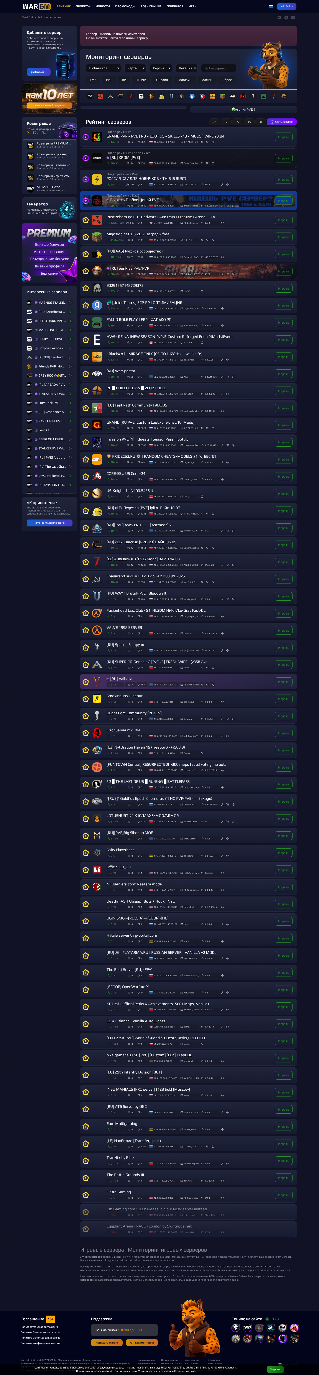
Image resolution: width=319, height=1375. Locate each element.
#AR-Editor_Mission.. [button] (191, 1078)
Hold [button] (186, 924)
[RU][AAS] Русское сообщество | (135, 251)
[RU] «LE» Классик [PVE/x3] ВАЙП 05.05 (141, 542)
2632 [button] (207, 184)
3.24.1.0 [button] (209, 325)
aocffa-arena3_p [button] (191, 975)
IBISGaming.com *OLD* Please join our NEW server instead (157, 1209)
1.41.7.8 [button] (209, 462)
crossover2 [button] (189, 770)
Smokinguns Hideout (125, 696)
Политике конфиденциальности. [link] (218, 1367)
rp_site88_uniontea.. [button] (191, 308)
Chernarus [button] (189, 804)
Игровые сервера (146, 1360)
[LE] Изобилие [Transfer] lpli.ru (134, 1141)
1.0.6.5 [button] (208, 1009)
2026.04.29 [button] (210, 308)
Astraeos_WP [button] (190, 530)
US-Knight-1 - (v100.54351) (130, 490)
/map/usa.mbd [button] (191, 1112)
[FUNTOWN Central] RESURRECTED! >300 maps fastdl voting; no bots (167, 764)
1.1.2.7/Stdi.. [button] (211, 633)
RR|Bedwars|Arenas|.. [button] (191, 222)
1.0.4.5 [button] (208, 736)
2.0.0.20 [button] (209, 889)
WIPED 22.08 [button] (190, 821)
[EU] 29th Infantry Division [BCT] (134, 1072)
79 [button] (142, 530)
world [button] (186, 941)
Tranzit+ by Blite (120, 1157)
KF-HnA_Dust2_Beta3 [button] (191, 1009)
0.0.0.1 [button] (208, 599)
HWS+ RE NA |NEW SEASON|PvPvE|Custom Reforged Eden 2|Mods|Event (170, 336)
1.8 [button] (206, 992)
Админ (207, 80)
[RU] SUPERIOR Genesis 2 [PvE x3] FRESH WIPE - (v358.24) (157, 662)
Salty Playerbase (121, 850)
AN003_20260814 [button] (191, 565)
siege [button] (186, 1095)
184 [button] (143, 462)
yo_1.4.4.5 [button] (189, 582)
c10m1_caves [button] (190, 479)
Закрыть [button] (275, 1369)
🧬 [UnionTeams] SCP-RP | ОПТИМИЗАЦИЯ (144, 302)
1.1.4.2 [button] (208, 787)
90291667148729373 (125, 285)
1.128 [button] (207, 838)
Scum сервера (192, 1360)
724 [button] (143, 821)
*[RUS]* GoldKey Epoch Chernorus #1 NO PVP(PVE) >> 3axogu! (159, 798)
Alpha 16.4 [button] (210, 1215)
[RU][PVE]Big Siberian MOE (130, 833)
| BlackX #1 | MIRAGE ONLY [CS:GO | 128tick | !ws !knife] (154, 354)
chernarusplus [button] (191, 205)
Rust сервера (191, 1363)
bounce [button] (187, 633)
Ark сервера (214, 1360)
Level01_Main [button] (190, 1146)
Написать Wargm (107, 1342)
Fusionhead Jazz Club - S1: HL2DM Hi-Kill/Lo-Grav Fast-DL (156, 610)
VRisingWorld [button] (190, 599)
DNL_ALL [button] (188, 496)
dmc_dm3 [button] (189, 907)
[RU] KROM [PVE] (125, 157)
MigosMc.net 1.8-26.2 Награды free (138, 234)
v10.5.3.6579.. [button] (212, 257)
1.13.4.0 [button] (209, 719)
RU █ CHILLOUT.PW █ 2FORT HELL (136, 388)
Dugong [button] (188, 719)
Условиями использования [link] (154, 1371)
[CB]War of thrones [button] (191, 873)
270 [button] (143, 582)
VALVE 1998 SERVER (124, 627)
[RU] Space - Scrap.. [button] (191, 650)
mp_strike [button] (189, 992)
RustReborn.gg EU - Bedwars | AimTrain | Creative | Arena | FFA (161, 217)
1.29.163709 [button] (211, 205)
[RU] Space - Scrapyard (126, 644)
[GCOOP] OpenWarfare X (128, 987)
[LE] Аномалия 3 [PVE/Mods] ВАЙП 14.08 (143, 559)
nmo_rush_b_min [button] (191, 787)
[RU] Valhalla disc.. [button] (191, 684)
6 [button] (141, 325)
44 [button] (142, 667)
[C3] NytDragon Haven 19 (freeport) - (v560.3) (146, 747)
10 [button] (142, 257)
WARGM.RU (50, 1360)
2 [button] (141, 753)
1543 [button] (143, 205)
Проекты (83, 6)
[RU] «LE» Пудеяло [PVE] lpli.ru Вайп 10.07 (143, 508)
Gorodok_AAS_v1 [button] (191, 257)
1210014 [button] (209, 650)
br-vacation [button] (189, 1232)
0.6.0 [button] (207, 941)
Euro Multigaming (122, 1123)
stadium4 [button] (188, 1061)
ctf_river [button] (188, 1180)
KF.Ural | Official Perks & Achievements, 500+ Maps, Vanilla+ (158, 1004)
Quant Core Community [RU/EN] (134, 713)
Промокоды (125, 6)
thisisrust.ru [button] (190, 184)
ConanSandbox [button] (191, 163)
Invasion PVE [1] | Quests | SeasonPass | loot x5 (147, 439)
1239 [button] (143, 565)
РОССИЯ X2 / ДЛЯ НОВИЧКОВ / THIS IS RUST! (146, 178)
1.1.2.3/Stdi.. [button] (211, 907)
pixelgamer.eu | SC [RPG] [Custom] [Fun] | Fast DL (149, 1055)
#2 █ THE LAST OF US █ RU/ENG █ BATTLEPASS (148, 781)
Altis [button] (186, 376)
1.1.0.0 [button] (208, 924)
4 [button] (141, 1112)
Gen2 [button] (186, 667)
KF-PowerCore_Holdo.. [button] (191, 1197)
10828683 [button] (210, 393)
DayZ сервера (215, 1363)
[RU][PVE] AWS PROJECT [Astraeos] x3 (140, 525)
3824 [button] (143, 428)
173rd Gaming (119, 1192)
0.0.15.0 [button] (209, 855)
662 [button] (143, 142)
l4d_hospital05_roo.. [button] (191, 736)
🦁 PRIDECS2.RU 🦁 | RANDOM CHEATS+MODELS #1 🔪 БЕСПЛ (161, 456)
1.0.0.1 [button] (208, 975)
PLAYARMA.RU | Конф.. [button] (191, 958)
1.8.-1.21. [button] (189, 240)
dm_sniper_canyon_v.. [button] (191, 616)
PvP (93, 80)
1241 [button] (143, 513)
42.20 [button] (207, 274)
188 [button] (143, 599)
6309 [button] (143, 445)
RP (124, 80)
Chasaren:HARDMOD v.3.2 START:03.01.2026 (146, 576)
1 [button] (141, 222)
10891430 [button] (210, 411)
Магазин (185, 80)
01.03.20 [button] (209, 565)
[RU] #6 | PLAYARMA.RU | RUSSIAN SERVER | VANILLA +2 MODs (162, 952)
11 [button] (142, 240)
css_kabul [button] (189, 701)
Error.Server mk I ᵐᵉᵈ (124, 730)
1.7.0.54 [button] (209, 958)
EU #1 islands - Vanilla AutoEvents (136, 1021)
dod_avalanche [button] (191, 411)
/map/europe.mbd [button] (191, 1163)
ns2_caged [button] (189, 1215)
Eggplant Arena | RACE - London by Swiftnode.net (149, 1226)
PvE (109, 80)
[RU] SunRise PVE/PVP (129, 268)
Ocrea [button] (186, 1043)
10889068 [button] (210, 616)
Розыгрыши (151, 6)
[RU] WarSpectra (121, 371)
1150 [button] (207, 1197)
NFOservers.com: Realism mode (134, 884)
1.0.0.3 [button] (208, 701)
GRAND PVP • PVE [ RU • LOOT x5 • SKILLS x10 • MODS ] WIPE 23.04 (165, 136)
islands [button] (187, 1026)
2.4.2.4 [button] (208, 1095)
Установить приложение (49, 522)
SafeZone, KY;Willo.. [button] (191, 274)
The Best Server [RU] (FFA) (130, 969)
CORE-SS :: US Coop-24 (126, 473)
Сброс (227, 80)
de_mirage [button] (189, 359)
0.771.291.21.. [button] (191, 142)
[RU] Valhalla (121, 679)
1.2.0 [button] (207, 1232)
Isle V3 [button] (187, 291)
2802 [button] (143, 274)
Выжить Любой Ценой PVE (134, 200)
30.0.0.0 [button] (209, 873)
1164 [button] (143, 1146)
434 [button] (143, 163)
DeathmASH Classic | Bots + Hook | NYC (141, 901)
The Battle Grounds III (125, 1175)
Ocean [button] (187, 753)
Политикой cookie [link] (185, 1371)
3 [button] (141, 184)
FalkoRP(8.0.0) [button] (191, 325)
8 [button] (141, 376)
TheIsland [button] (188, 855)
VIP (143, 80)
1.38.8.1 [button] (209, 359)
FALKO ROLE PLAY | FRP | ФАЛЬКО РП (139, 319)
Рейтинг (63, 6)
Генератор (174, 6)
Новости (103, 6)
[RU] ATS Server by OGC (127, 1106)
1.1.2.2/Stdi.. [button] (211, 770)
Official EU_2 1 (119, 867)
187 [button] (143, 684)
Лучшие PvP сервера (171, 1363)
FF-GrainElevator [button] (191, 889)
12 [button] (142, 393)
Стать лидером (284, 121)
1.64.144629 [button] (211, 804)
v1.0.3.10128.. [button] (191, 513)
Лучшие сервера (169, 1360)
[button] (270, 6)
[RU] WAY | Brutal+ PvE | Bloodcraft (136, 593)
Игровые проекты (147, 1363)
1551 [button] (143, 547)
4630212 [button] (209, 1180)
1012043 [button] (209, 1026)
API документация (142, 1342)
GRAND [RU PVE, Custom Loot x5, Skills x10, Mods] (150, 422)
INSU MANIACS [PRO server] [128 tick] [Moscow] (148, 1089)
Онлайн (162, 80)
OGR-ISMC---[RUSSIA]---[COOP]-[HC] (137, 918)
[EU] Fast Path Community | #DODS (137, 405)
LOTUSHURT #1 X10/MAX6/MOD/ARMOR (143, 815)
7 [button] (141, 804)
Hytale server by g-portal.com (132, 935)
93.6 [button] (207, 530)
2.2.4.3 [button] (208, 479)
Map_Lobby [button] (190, 838)
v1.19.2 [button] (188, 342)
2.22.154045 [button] (211, 376)
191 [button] (207, 821)
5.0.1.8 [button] (208, 1061)
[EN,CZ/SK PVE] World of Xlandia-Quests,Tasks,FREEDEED (157, 1038)
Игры (193, 6)
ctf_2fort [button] (188, 393)
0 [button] (141, 359)
